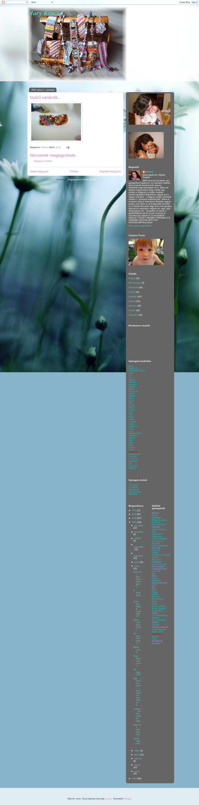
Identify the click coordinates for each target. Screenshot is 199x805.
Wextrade (133, 494)
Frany (154, 601)
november (138, 532)
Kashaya (156, 522)
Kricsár (155, 636)
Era (130, 375)
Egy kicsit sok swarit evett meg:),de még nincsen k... (137, 691)
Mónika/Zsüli (134, 454)
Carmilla (155, 625)
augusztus (138, 556)
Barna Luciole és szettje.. (137, 625)
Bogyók (132, 278)
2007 (134, 778)
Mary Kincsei (45, 12)
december (138, 525)
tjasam (109, 799)
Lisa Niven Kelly (159, 564)
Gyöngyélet (134, 489)
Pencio (155, 594)
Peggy (155, 592)
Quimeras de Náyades (157, 542)
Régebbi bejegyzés (110, 171)
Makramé (133, 435)
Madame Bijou (135, 433)
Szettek (132, 310)
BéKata (132, 396)
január (137, 771)
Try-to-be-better (159, 620)
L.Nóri (131, 428)
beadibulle (156, 518)
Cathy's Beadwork (160, 545)
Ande (131, 373)
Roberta (132, 468)
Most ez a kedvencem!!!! (137, 730)
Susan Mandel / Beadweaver (159, 609)
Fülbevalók (133, 287)
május (137, 750)
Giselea (155, 557)
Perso (154, 604)
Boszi (131, 401)
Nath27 (155, 578)
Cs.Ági (132, 405)
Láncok (132, 301)
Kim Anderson (158, 524)
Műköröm (133, 306)
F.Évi (131, 415)
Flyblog (155, 552)
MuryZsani (133, 391)
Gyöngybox (134, 485)
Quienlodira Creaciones (157, 535)
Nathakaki (156, 580)
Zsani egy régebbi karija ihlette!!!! (137, 608)
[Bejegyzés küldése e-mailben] (67, 147)
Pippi (154, 638)
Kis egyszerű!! (137, 671)
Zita (130, 463)
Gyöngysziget (135, 492)
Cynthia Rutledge (159, 538)
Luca (131, 431)
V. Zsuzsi (133, 459)
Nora (131, 442)
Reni (131, 445)
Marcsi (132, 394)
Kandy (131, 419)
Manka (132, 438)
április (137, 755)
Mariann (149, 172)
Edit (130, 412)
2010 (134, 514)
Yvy (130, 377)
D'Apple (132, 387)
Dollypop (156, 550)
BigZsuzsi (133, 368)
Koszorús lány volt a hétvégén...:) (137, 579)
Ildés (154, 531)
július (137, 562)
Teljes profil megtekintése (140, 226)
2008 (134, 522)
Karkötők (133, 296)
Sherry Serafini (158, 606)
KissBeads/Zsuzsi (137, 370)
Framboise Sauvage (161, 555)
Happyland (156, 559)
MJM (154, 590)
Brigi (131, 403)
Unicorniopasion (159, 629)
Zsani (131, 366)
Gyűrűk (132, 292)
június (137, 566)
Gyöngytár (133, 487)
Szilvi (131, 449)
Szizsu (132, 447)
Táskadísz (133, 315)
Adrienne (133, 382)
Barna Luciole (137, 649)
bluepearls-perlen (159, 520)
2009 (134, 518)
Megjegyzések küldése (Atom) (81, 179)
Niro (130, 440)
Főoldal (74, 171)
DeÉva (132, 408)
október (137, 538)
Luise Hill (156, 571)
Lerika (131, 424)
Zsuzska (132, 456)
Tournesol (133, 466)
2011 (134, 510)
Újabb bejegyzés (39, 171)
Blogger (128, 799)
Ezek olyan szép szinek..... (137, 661)
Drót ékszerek (135, 283)
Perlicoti (155, 597)
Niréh (154, 585)
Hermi (131, 417)
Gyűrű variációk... (137, 742)
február (137, 765)
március (137, 758)
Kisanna (132, 421)
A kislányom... (137, 594)
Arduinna (133, 384)
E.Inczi (132, 410)
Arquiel (132, 380)
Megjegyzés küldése (43, 161)
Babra (131, 389)
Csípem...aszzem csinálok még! (137, 715)
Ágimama (133, 461)
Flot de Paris (157, 599)
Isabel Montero (158, 529)
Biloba (154, 515)
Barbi (131, 398)
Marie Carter (157, 632)
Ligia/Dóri (133, 426)
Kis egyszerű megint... (137, 638)
